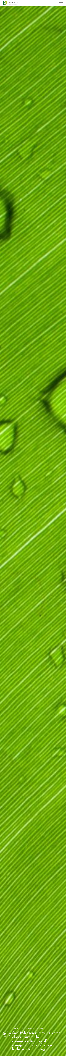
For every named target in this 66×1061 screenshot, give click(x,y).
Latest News (29, 1029)
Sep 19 (6, 1034)
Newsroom (39, 1029)
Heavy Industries (18, 1029)
